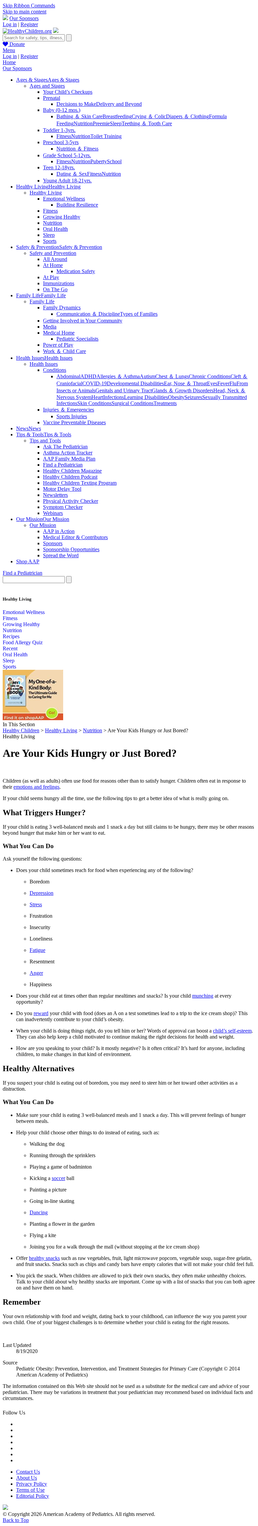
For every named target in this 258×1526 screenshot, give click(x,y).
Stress (36, 904)
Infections (113, 397)
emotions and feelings (36, 787)
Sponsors (52, 543)
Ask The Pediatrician (65, 446)
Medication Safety (75, 271)
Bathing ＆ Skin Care (79, 116)
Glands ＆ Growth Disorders (182, 390)
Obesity (176, 397)
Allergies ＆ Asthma (118, 376)
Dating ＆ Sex (71, 174)
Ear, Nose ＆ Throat (185, 383)
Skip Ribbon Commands (29, 5)
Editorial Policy (32, 1496)
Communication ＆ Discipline (88, 314)
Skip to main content (24, 11)
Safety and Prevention (53, 253)
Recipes (11, 636)
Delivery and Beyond (119, 104)
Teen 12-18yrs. (59, 167)
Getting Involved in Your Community (82, 320)
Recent (10, 648)
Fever (223, 383)
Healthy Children (21, 730)
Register (29, 24)
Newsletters (55, 495)
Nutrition (83, 123)
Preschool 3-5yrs (61, 142)
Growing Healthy (61, 217)
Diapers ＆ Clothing (187, 116)
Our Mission (43, 525)
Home (9, 62)
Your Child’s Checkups (67, 92)
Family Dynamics (62, 307)
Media (49, 327)
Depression (41, 893)
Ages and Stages (47, 86)
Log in (10, 24)
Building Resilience (77, 205)
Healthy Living (46, 192)
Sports (49, 241)
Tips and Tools (45, 440)
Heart (97, 397)
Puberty (98, 161)
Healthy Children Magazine (72, 471)
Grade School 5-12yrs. (67, 155)
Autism (147, 376)
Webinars (53, 513)
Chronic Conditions (209, 376)
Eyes (212, 383)
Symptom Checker (63, 507)
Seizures (193, 397)
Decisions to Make (76, 104)
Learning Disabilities (146, 397)
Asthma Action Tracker (67, 452)
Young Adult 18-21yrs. (67, 180)
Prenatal (51, 98)
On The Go (55, 289)
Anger (36, 973)
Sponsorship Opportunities (71, 549)
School (114, 161)
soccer (58, 1178)
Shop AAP (27, 561)
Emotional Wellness (64, 199)
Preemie (101, 123)
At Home (53, 265)
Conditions (54, 370)
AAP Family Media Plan (69, 459)
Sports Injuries (71, 416)
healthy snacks (44, 1258)
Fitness (63, 136)
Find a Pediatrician (63, 465)
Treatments (165, 403)
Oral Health (55, 229)
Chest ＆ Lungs (172, 376)
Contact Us (28, 1472)
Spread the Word (61, 555)
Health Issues (44, 364)
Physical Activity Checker (70, 501)
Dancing (39, 1212)
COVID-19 (94, 383)
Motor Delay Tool (62, 489)
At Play (51, 277)
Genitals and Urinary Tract (123, 390)
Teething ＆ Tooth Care (147, 123)
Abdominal (68, 376)
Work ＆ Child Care (64, 351)
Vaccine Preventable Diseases (74, 422)
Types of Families (139, 314)
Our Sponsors (24, 18)
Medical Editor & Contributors (75, 537)
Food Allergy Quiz (23, 642)
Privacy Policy (31, 1484)
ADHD (88, 376)
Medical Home (59, 333)
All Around (55, 259)
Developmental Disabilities (135, 383)
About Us (26, 1478)
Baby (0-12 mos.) (61, 110)
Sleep (116, 123)
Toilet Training (106, 136)
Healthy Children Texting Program (80, 483)
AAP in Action (59, 531)
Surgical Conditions (133, 403)
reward (41, 1013)
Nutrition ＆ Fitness (77, 148)
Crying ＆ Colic (149, 116)
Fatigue (37, 950)
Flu (232, 383)
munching (202, 996)
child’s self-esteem (232, 1031)
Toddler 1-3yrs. (59, 130)
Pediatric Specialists (77, 339)
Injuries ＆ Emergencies (68, 409)
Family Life (42, 301)
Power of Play (58, 345)
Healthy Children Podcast (70, 477)
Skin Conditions (94, 403)
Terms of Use (30, 1490)
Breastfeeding (117, 116)
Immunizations (58, 283)
